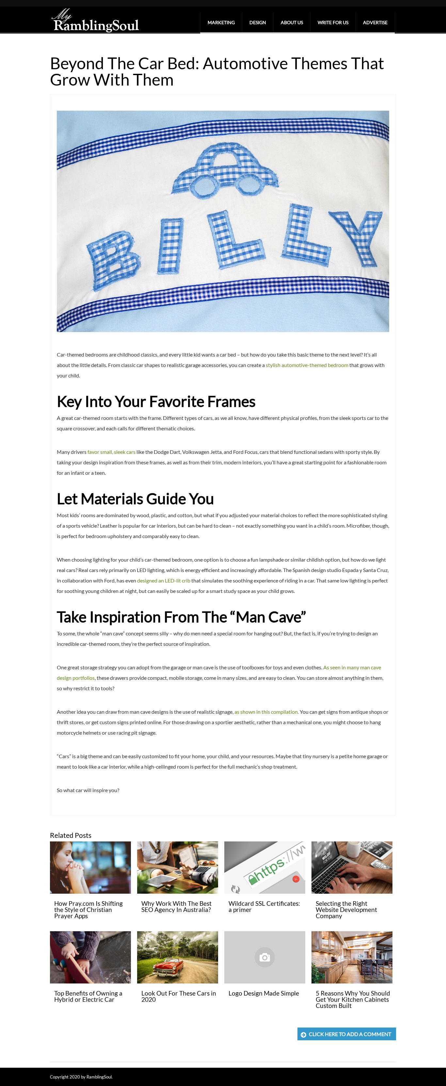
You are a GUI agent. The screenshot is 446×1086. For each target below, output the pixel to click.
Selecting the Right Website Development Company (346, 909)
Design (257, 22)
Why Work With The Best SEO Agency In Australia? (176, 906)
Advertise (375, 22)
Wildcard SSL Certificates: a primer (264, 906)
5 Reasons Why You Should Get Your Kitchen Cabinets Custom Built (353, 999)
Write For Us (333, 22)
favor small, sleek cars (111, 452)
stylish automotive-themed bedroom (307, 365)
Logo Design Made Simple (264, 993)
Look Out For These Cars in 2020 (178, 996)
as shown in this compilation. (266, 712)
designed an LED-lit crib (163, 580)
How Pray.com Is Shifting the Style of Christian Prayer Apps (88, 909)
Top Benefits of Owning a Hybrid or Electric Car (88, 996)
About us (292, 22)
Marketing (221, 22)
